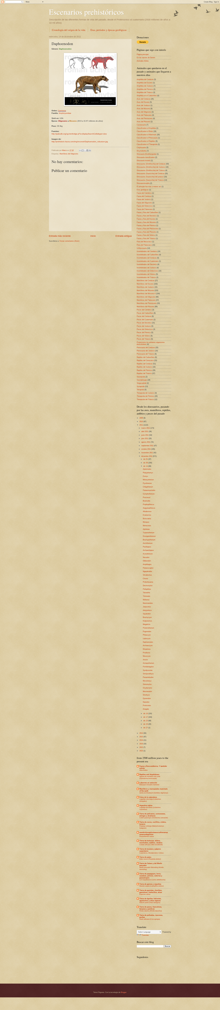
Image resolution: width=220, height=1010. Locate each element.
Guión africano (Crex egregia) (149, 919)
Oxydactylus (147, 688)
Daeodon (146, 702)
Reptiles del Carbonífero (145, 357)
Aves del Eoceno (143, 102)
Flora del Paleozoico (144, 245)
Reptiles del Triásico (144, 373)
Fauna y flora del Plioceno (146, 232)
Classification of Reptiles (146, 141)
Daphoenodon (148, 642)
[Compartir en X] (85, 150)
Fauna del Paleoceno (144, 209)
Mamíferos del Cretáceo (145, 281)
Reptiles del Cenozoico (145, 360)
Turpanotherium (148, 533)
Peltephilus (147, 589)
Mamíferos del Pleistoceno (146, 303)
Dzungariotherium (149, 536)
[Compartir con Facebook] (87, 150)
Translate (145, 935)
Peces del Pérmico (144, 332)
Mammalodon (148, 603)
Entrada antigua (123, 236)
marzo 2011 (145, 428)
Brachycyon (147, 617)
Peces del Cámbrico (144, 310)
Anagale (146, 709)
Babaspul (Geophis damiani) (149, 785)
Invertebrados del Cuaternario (147, 261)
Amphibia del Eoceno (144, 83)
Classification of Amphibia (146, 128)
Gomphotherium (149, 494)
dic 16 (145, 713)
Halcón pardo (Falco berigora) (149, 902)
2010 (141, 421)
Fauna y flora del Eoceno (146, 219)
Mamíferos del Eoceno (145, 284)
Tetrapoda (140, 390)
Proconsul (146, 497)
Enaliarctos (147, 515)
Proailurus (146, 653)
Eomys (145, 476)
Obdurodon (147, 561)
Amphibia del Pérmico (145, 89)
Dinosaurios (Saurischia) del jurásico (150, 177)
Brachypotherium (149, 540)
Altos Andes (143, 770)
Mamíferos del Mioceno (145, 290)
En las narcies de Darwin (146, 58)
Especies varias (144, 894)
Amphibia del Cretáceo (145, 79)
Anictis (145, 660)
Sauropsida (141, 377)
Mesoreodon (147, 691)
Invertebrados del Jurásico (146, 268)
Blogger (123, 992)
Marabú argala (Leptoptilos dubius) (151, 886)
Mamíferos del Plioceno (145, 307)
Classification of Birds (145, 131)
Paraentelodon (148, 677)
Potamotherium (148, 628)
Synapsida (141, 386)
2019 (141, 744)
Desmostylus (148, 586)
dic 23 (145, 721)
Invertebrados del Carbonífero (148, 255)
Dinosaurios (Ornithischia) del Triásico (151, 170)
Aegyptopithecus (149, 508)
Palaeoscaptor (148, 568)
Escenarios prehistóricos (86, 12)
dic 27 (145, 728)
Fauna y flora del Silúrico (146, 235)
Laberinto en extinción (148, 783)
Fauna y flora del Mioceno (146, 222)
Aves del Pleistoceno (144, 118)
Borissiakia (147, 519)
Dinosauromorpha (143, 183)
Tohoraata (146, 596)
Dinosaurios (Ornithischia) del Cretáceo (151, 164)
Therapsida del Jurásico (145, 393)
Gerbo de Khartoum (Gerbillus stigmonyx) (153, 793)
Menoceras (147, 526)
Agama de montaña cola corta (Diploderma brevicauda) (149, 777)
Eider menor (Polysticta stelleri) (150, 859)
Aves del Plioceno (143, 122)
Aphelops (146, 529)
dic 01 (145, 459)
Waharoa (146, 600)
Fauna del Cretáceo (144, 196)
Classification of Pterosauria (147, 138)
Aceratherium (148, 554)
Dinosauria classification (146, 157)
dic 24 (145, 724)
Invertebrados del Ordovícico (147, 271)
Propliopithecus (148, 504)
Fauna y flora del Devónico (146, 216)
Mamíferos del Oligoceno (69, 154)
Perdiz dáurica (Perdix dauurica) (150, 911)
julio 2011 (145, 438)
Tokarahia (146, 593)
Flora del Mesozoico (144, 242)
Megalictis (146, 624)
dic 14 (145, 466)
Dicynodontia (141, 151)
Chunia (145, 578)
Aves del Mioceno (143, 109)
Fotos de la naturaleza (148, 797)
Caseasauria (141, 125)
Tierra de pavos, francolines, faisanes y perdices (150, 908)
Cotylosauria (141, 147)
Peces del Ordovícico (145, 329)
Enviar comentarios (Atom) (69, 241)
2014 (141, 733)
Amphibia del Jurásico (145, 86)
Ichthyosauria (142, 248)
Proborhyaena (148, 582)
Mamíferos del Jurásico (145, 287)
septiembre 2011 (147, 446)
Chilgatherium (148, 487)
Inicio (93, 236)
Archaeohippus (148, 550)
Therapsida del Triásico (145, 399)
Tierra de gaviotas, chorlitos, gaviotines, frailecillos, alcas (150, 891)
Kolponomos (147, 621)
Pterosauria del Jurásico (146, 351)
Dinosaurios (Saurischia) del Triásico (150, 180)
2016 (141, 740)
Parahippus (147, 547)
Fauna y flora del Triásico (146, 238)
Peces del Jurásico (144, 326)
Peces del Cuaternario (145, 320)
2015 (141, 737)
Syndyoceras (148, 670)
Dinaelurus (147, 649)
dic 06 (145, 463)
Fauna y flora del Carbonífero (147, 212)
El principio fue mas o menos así (149, 187)
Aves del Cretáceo (143, 99)
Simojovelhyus (148, 674)
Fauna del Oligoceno (144, 203)
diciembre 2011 (147, 456)
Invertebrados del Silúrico (146, 274)
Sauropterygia (142, 380)
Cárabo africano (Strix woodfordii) (151, 845)
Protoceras (147, 705)
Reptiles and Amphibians (149, 774)
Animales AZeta (142, 61)
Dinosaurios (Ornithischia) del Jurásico (151, 167)
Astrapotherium (148, 663)
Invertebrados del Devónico (147, 264)
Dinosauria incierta (143, 160)
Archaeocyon (148, 645)
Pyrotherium (147, 483)
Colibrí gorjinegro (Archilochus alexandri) (153, 818)
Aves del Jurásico (143, 105)
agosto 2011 (146, 442)
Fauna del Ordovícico (145, 206)
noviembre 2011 (147, 453)
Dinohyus (146, 695)
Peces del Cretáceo (144, 316)
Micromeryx (147, 681)
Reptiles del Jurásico (144, 367)
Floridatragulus (148, 667)
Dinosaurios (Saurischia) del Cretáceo (150, 173)
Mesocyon (146, 656)
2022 (141, 747)
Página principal (142, 54)
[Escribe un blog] (82, 150)
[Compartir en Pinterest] (90, 150)
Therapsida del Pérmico (145, 396)
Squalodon (147, 614)
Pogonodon (147, 631)
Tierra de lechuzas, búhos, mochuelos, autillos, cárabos (150, 842)
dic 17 (145, 717)
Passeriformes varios (146, 836)
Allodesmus (147, 511)
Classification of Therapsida (147, 144)
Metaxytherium (148, 480)
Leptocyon (146, 638)
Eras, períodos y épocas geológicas (109, 30)
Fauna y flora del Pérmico (146, 225)
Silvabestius (147, 575)
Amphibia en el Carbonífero (147, 96)
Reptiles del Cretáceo (145, 364)
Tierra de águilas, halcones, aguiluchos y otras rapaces (150, 900)
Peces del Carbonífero (145, 313)
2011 (141, 425)
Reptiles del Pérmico (144, 370)
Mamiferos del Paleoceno (146, 300)
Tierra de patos (145, 857)
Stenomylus (147, 684)
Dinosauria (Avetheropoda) (146, 154)
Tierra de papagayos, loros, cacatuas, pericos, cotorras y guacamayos (150, 876)
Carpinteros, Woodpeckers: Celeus (151, 853)
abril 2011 (145, 431)
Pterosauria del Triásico (145, 354)
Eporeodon (147, 698)
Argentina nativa (145, 805)
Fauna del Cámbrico (144, 193)
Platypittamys (148, 473)
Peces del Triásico (143, 339)
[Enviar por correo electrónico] (80, 150)
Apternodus (147, 469)
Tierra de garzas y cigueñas (150, 884)
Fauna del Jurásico (144, 199)
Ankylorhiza (147, 610)
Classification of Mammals (146, 135)
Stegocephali (141, 383)
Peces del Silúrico (143, 336)
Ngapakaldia (147, 571)
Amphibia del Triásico (145, 92)
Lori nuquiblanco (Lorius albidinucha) (152, 880)
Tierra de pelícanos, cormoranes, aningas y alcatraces (152, 815)
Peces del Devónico (144, 323)
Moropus (146, 522)
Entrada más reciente (60, 236)
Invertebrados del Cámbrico (147, 251)
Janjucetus (147, 607)
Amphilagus (147, 564)
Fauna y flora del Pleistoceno (147, 229)
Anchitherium (148, 543)
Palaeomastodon (149, 490)
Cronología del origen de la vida (68, 30)
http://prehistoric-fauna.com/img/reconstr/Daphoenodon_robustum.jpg (80, 142)
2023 (141, 751)
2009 (141, 418)
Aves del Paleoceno (144, 115)
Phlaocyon (147, 635)
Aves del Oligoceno (144, 112)
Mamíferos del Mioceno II (146, 294)
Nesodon (146, 557)
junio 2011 (145, 435)
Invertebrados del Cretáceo (147, 258)
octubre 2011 (146, 449)
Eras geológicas (143, 190)
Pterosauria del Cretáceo (146, 347)
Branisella (146, 501)
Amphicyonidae (65, 113)
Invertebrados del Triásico (146, 277)
